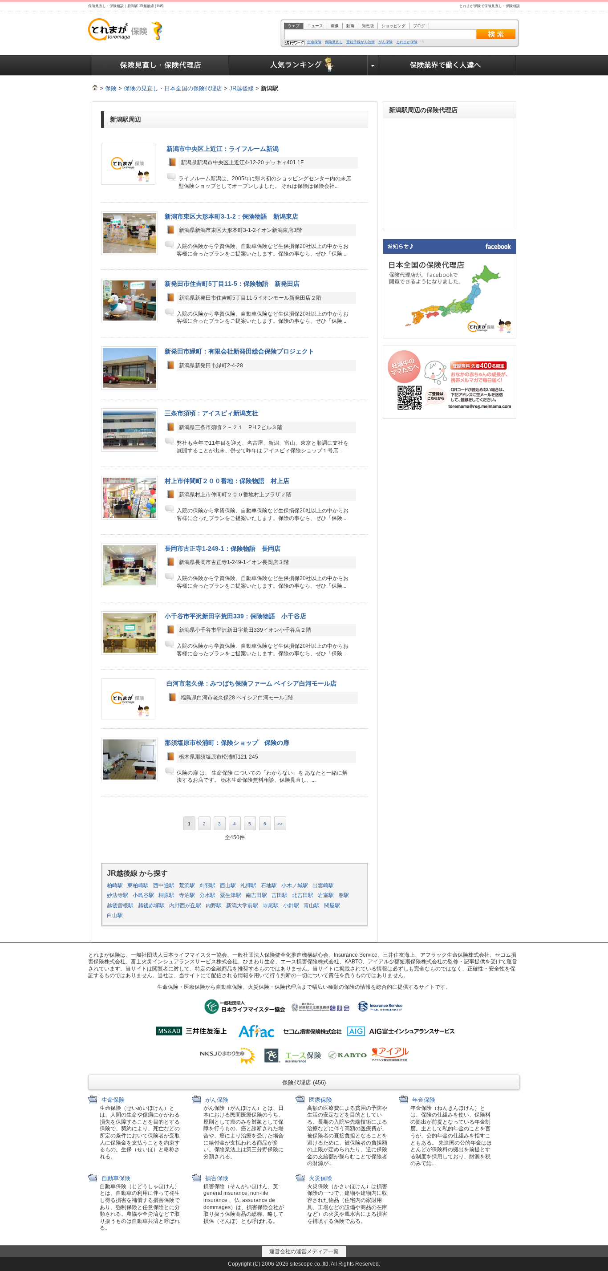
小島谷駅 (143, 895)
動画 (350, 26)
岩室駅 (326, 895)
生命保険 (314, 42)
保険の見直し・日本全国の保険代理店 (173, 88)
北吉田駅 (302, 895)
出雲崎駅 (323, 885)
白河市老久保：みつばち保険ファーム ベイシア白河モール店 (251, 683)
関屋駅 (332, 905)
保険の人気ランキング (298, 65)
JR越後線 (241, 88)
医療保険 (319, 1099)
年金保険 (422, 1099)
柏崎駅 (115, 885)
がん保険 (385, 42)
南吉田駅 (256, 895)
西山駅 (228, 885)
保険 (111, 88)
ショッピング (393, 26)
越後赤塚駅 (151, 905)
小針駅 (291, 905)
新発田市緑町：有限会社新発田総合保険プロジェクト (239, 351)
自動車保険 (115, 1178)
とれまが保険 (406, 42)
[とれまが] (95, 88)
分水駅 (207, 895)
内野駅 (214, 905)
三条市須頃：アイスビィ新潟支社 (211, 413)
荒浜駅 (187, 885)
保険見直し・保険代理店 (160, 65)
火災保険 (319, 1178)
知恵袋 (368, 26)
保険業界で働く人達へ (447, 65)
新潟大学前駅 (242, 905)
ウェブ (294, 26)
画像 (335, 26)
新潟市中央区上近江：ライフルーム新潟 (222, 148)
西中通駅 (163, 885)
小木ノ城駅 (294, 885)
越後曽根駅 (120, 905)
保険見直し (334, 42)
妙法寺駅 (117, 895)
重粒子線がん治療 (360, 42)
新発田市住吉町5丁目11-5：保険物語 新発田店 (232, 283)
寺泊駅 (187, 895)
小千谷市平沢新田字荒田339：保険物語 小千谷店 (235, 616)
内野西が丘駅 (185, 905)
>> (280, 823)
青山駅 (312, 905)
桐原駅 (166, 895)
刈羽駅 (207, 885)
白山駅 (115, 915)
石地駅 (269, 885)
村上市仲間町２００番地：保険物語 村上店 (227, 480)
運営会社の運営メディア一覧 (304, 1251)
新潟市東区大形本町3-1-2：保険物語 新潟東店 (231, 216)
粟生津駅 (230, 895)
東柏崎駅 (138, 885)
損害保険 (215, 1178)
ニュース (315, 26)
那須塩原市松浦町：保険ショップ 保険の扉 (227, 742)
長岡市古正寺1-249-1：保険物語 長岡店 (222, 548)
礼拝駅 (248, 885)
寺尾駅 (271, 905)
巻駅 (343, 895)
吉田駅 (280, 895)
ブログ (419, 26)
